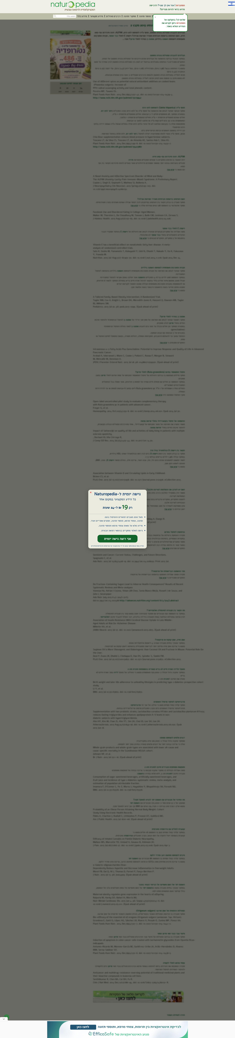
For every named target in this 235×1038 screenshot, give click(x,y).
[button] (55, 16)
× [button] (91, 492)
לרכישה (153, 5)
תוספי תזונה (145, 16)
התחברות (180, 5)
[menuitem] (145, 16)
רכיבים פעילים (113, 16)
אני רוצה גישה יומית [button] (117, 538)
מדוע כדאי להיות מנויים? (172, 9)
